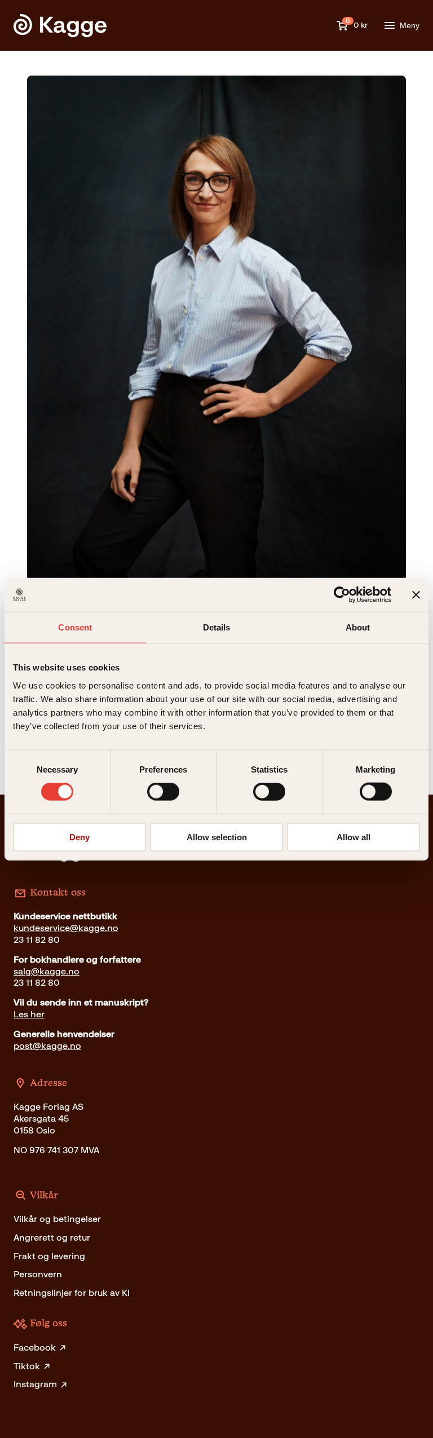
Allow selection (217, 836)
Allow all (353, 836)
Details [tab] (217, 627)
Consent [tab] (75, 627)
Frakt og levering (49, 1256)
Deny (79, 836)
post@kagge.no (47, 1045)
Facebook (35, 1347)
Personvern (38, 1274)
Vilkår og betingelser (57, 1219)
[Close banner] (416, 595)
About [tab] (358, 627)
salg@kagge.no (46, 971)
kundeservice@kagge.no (66, 928)
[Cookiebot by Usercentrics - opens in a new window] (342, 594)
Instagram (35, 1384)
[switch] (163, 792)
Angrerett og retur (52, 1237)
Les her (29, 1014)
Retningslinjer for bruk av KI (72, 1292)
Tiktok (27, 1366)
